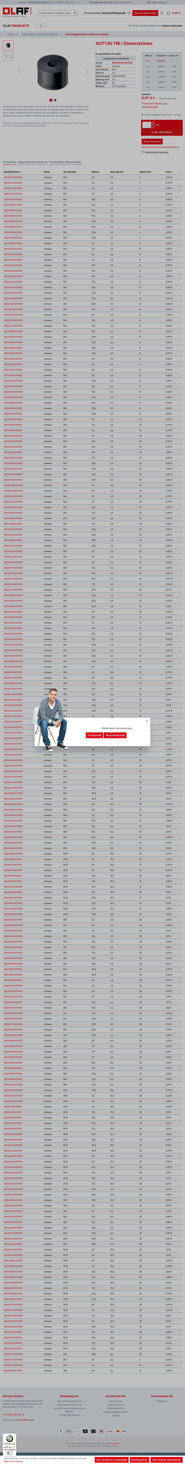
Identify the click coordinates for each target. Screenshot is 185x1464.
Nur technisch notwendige (112, 1459)
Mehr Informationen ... (14, 1461)
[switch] (10, 1453)
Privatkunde (94, 735)
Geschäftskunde (115, 735)
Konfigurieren (139, 1459)
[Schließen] (147, 721)
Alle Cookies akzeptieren (166, 1459)
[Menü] (14, 1435)
